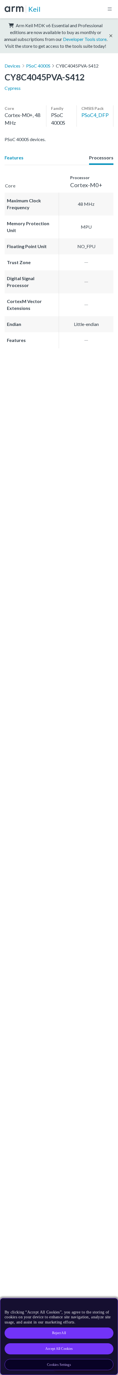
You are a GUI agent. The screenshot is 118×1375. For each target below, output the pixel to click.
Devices (12, 65)
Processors (101, 157)
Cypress (13, 88)
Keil (34, 9)
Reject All (59, 1333)
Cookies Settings (59, 1365)
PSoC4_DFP (95, 115)
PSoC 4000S (38, 65)
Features (14, 157)
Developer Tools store (85, 39)
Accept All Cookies (59, 1349)
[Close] (110, 1304)
